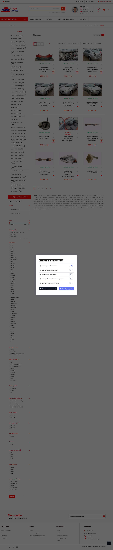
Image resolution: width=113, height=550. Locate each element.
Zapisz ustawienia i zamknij (48, 289)
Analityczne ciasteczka (49, 274)
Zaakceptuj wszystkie (66, 289)
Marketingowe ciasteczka (50, 270)
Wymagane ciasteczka (49, 266)
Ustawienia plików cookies (51, 261)
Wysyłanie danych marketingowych (53, 279)
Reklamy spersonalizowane (50, 283)
